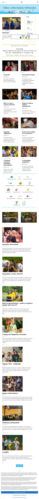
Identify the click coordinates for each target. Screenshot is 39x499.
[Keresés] (37, 2)
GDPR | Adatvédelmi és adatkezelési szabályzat (19, 497)
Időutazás (5, 33)
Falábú (28, 28)
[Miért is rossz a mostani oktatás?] (10, 89)
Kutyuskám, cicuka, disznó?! (12, 274)
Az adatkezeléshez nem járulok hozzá (19, 495)
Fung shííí (7, 75)
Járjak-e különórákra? (10, 393)
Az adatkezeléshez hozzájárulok (19, 492)
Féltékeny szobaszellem (10, 423)
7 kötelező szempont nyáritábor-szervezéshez (8, 163)
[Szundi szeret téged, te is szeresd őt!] (29, 118)
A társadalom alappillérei (26, 161)
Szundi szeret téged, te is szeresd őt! (28, 132)
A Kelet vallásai (30, 33)
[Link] (3, 2)
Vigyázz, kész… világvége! (11, 364)
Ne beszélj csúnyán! (28, 75)
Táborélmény (7, 158)
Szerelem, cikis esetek (10, 244)
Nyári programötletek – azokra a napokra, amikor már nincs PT (17, 304)
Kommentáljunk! (26, 219)
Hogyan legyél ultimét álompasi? (10, 218)
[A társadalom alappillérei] (29, 147)
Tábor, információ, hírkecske (19, 7)
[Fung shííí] (10, 61)
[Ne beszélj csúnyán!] (29, 61)
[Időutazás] (11, 18)
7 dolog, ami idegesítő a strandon (14, 334)
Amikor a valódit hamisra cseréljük (30, 22)
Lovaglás (5, 452)
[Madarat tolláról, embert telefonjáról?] (29, 89)
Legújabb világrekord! (7, 132)
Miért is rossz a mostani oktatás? (9, 104)
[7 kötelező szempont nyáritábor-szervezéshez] (10, 147)
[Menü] (21, 2)
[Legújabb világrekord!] (10, 118)
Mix (3, 30)
